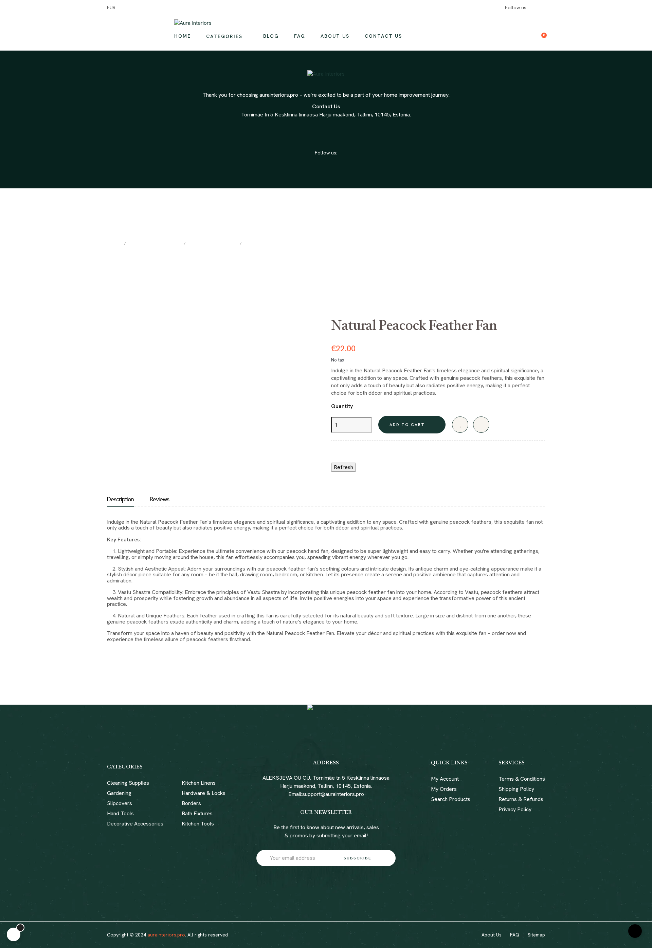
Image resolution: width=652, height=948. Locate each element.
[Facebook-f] (320, 934)
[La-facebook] (533, 7)
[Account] (530, 33)
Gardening (119, 793)
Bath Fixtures (197, 813)
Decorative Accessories (135, 823)
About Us (492, 935)
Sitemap (536, 935)
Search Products (450, 799)
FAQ (514, 935)
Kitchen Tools (198, 823)
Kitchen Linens (199, 782)
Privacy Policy (515, 809)
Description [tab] (120, 499)
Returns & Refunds (521, 799)
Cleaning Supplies (128, 782)
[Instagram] (542, 7)
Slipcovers (119, 803)
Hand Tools (120, 813)
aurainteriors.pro (166, 935)
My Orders (444, 789)
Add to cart (407, 424)
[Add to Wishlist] (460, 424)
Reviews (159, 499)
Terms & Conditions (522, 778)
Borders (191, 803)
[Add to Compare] (481, 424)
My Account (445, 778)
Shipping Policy (516, 789)
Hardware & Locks (203, 793)
